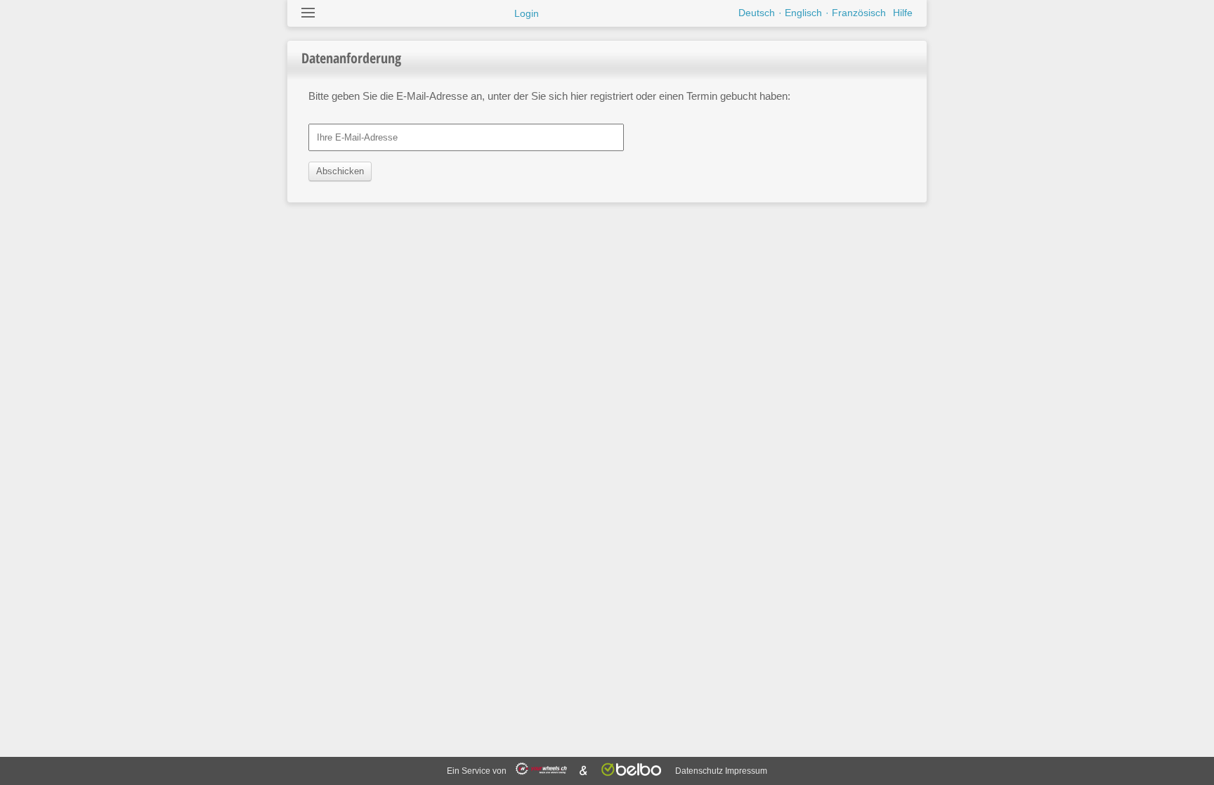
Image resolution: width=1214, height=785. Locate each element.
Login (526, 13)
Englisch (803, 12)
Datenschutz (699, 771)
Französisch (859, 12)
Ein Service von (478, 771)
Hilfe (903, 12)
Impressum (746, 771)
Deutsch (756, 12)
